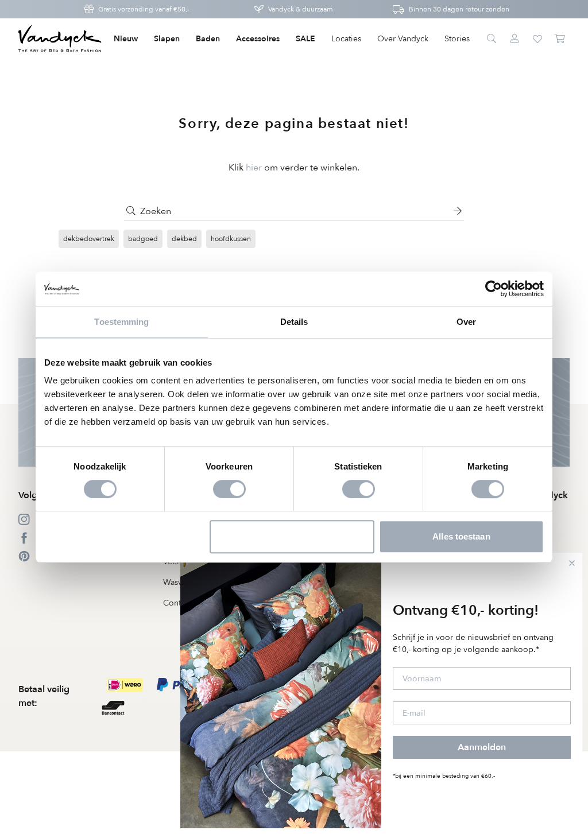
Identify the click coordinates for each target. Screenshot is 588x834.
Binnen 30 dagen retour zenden (459, 9)
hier (254, 167)
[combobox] (294, 211)
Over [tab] (466, 322)
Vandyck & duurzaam (300, 9)
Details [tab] (294, 322)
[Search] (491, 39)
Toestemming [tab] (121, 322)
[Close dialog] (572, 563)
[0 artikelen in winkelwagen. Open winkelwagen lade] (560, 39)
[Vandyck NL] (60, 39)
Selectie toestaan (292, 536)
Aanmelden (482, 747)
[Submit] (131, 211)
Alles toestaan (461, 536)
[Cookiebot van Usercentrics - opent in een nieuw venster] (493, 288)
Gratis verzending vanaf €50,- (143, 9)
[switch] (229, 489)
